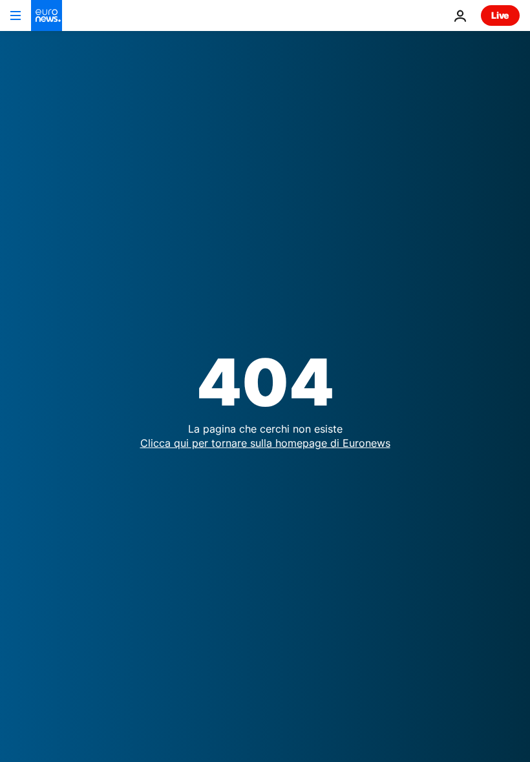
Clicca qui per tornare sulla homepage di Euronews (265, 443)
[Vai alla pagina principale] (46, 15)
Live (500, 15)
